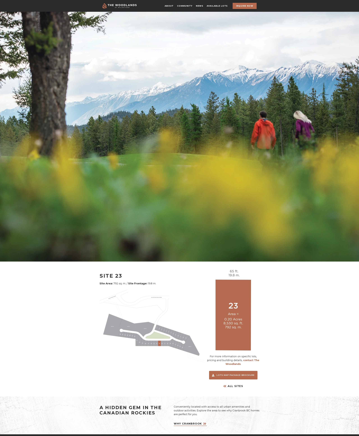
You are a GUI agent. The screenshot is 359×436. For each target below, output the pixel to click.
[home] (119, 6)
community (185, 6)
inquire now (244, 6)
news (199, 6)
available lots (217, 6)
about (169, 6)
